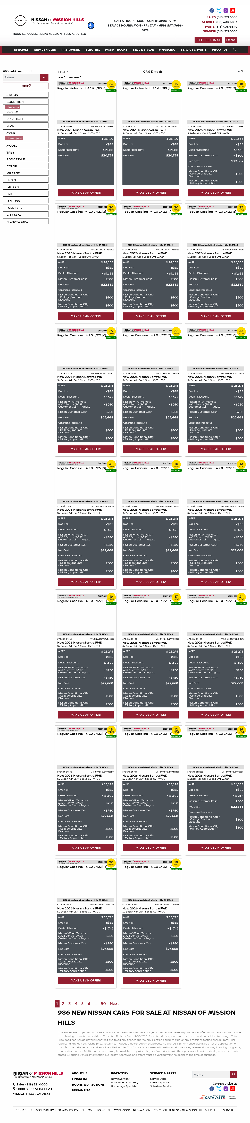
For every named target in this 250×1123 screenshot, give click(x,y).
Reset (24, 85)
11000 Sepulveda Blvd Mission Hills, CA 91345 (49, 33)
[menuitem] (26, 107)
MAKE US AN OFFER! (86, 192)
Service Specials (160, 1082)
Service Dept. (158, 1079)
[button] (91, 25)
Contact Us (24, 1110)
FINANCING (80, 1079)
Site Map (88, 1110)
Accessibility (45, 1110)
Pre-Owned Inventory (124, 1082)
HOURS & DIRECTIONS (88, 1084)
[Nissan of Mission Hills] (49, 21)
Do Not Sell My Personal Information (124, 1110)
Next (114, 1003)
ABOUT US (80, 1073)
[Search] (44, 77)
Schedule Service (208, 40)
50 (103, 1003)
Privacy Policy (68, 1110)
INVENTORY (119, 1073)
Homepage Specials (123, 1086)
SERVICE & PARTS (163, 1073)
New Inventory (120, 1079)
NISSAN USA (81, 1090)
